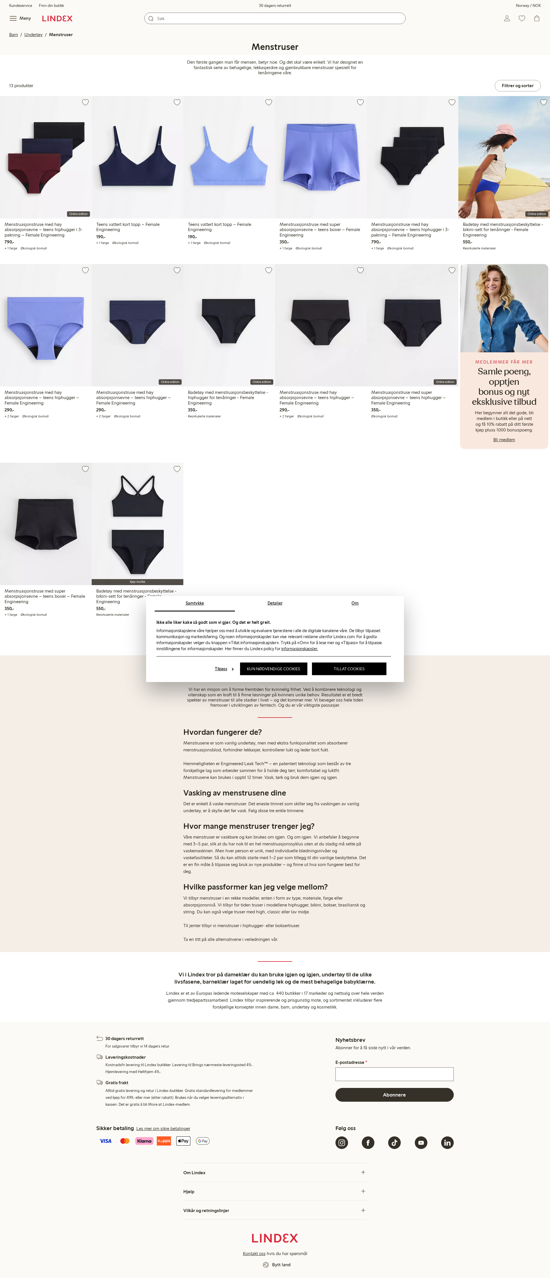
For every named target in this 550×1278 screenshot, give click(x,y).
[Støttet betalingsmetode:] (214, 1141)
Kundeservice (20, 5)
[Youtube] (421, 1142)
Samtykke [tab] (195, 603)
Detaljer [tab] (275, 603)
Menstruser (61, 34)
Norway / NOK (528, 5)
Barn (13, 34)
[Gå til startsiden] (57, 18)
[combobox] (275, 18)
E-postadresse (351, 1062)
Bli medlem (504, 439)
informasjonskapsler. (299, 648)
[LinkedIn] (447, 1142)
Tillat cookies (349, 668)
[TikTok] (394, 1142)
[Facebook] (368, 1142)
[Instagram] (341, 1142)
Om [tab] (355, 603)
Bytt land (281, 1264)
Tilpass (221, 668)
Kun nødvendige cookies (273, 668)
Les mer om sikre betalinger (163, 1128)
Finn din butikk (51, 5)
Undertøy (33, 34)
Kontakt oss (254, 1253)
